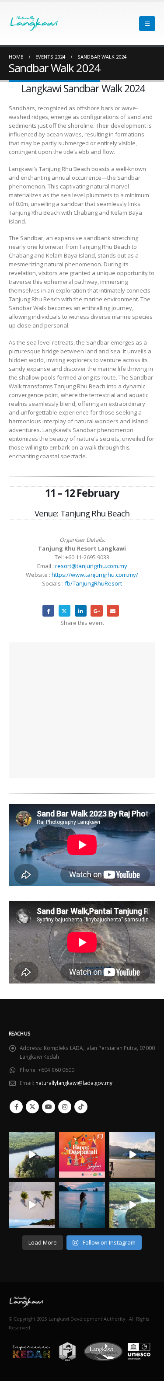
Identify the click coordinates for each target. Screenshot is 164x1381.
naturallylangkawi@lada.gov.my (73, 1082)
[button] (147, 23)
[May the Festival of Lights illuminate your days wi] (82, 1155)
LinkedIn (81, 611)
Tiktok (80, 1106)
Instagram (64, 1106)
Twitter (64, 611)
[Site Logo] (26, 24)
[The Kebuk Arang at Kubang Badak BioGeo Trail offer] (32, 1155)
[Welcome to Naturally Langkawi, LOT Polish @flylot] (132, 1155)
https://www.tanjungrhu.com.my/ (95, 575)
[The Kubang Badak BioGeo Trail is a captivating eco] (132, 1205)
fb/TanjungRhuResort (93, 583)
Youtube (48, 1106)
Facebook (48, 611)
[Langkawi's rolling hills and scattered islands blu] (82, 1205)
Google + (96, 611)
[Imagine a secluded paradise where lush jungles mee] (32, 1205)
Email (113, 611)
